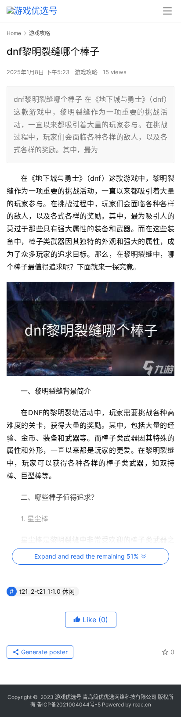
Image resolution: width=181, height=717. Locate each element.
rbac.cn (142, 704)
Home (14, 33)
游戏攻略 (86, 71)
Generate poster (43, 652)
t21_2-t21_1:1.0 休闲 (47, 591)
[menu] (167, 11)
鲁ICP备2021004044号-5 (69, 704)
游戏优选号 (68, 697)
